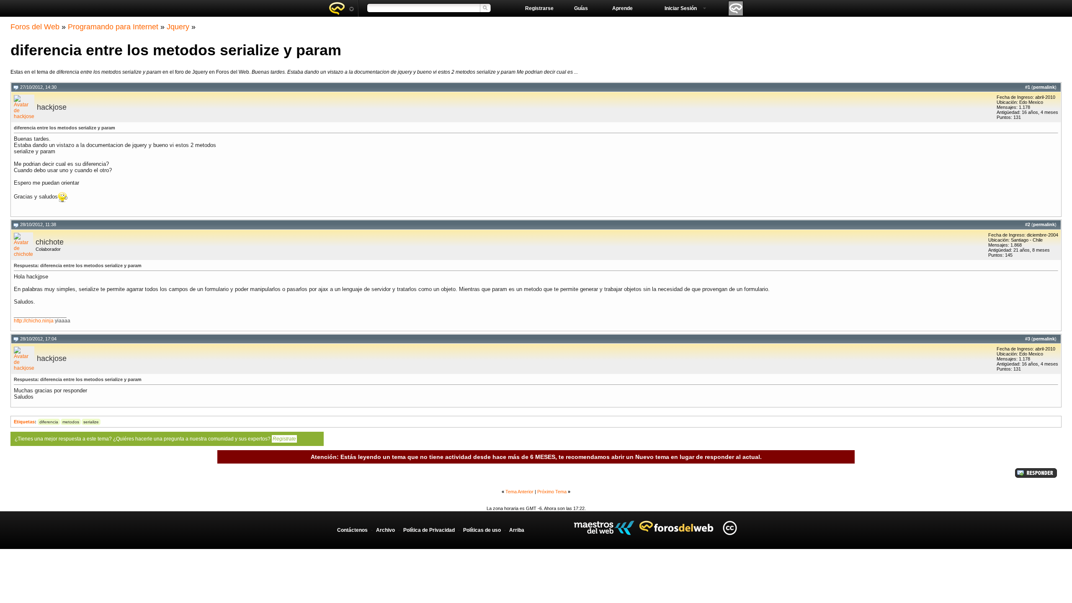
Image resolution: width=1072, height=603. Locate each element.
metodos (70, 422)
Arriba (516, 530)
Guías (581, 8)
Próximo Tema (552, 491)
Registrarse (539, 8)
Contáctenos (352, 530)
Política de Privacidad (429, 530)
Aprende (622, 8)
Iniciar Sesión (681, 8)
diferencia (48, 422)
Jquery (178, 27)
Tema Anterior (519, 491)
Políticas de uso (482, 530)
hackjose (52, 107)
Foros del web (341, 8)
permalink (1044, 87)
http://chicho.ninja (34, 321)
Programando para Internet (113, 27)
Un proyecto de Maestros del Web (604, 528)
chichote (50, 242)
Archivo (385, 530)
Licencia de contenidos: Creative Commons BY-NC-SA (729, 528)
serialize (91, 422)
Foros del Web (34, 27)
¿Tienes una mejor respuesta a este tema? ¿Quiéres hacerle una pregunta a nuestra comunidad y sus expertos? (155, 439)
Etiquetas (24, 421)
